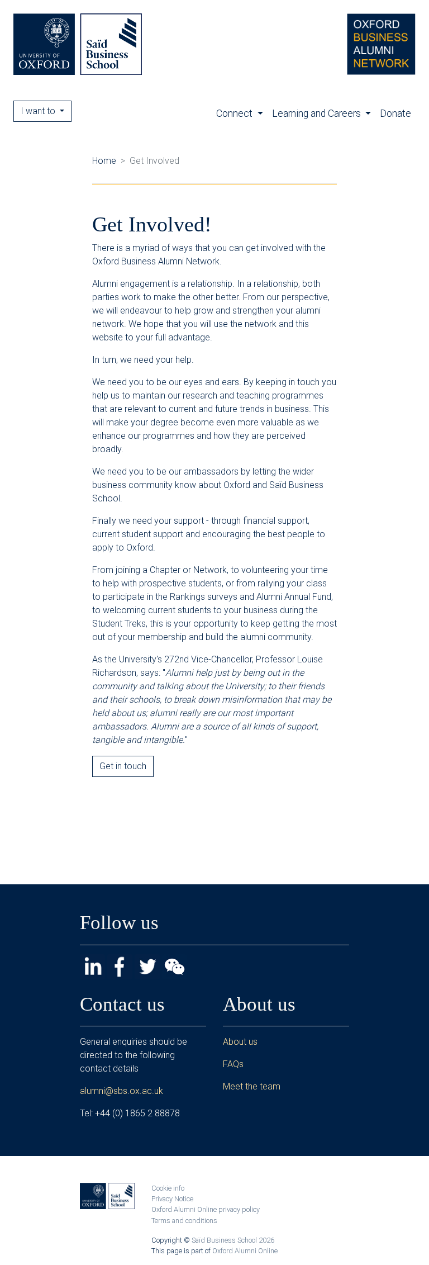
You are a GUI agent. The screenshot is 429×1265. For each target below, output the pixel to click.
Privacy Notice (172, 1199)
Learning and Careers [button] (317, 113)
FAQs (233, 1064)
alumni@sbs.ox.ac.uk (121, 1091)
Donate (395, 113)
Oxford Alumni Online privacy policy (205, 1209)
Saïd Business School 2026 (233, 1240)
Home (104, 160)
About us (240, 1041)
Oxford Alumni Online (245, 1251)
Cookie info (167, 1188)
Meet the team (251, 1086)
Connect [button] (235, 113)
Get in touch (122, 766)
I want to (39, 111)
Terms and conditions (184, 1220)
